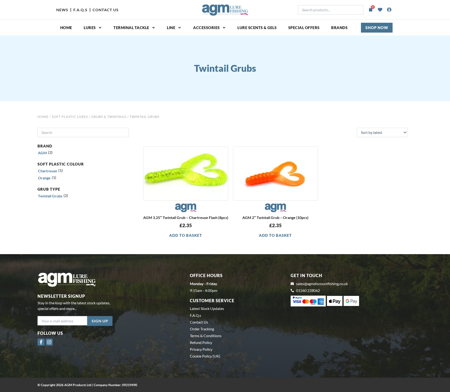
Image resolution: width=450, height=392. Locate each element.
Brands (339, 27)
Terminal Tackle (131, 27)
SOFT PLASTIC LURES (70, 117)
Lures (90, 27)
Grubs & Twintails (108, 117)
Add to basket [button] (185, 235)
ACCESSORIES (206, 27)
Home (66, 27)
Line (171, 27)
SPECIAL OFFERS (304, 27)
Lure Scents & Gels (257, 27)
